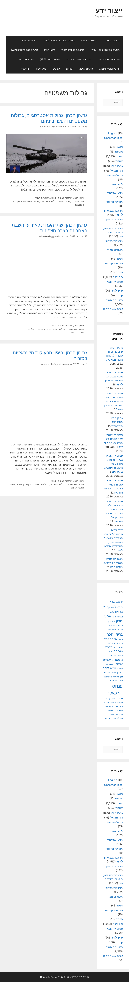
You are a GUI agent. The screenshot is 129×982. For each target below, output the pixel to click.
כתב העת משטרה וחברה (79, 59)
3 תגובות (79, 204)
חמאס (120, 639)
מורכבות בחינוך (26, 59)
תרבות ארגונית (110, 718)
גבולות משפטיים (31, 201)
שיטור (110, 710)
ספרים (69, 68)
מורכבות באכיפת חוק (109, 59)
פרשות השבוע (86, 68)
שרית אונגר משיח (113, 309)
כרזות (115, 647)
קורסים (56, 68)
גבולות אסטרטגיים (48, 201)
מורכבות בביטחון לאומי (72, 49)
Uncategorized (113, 137)
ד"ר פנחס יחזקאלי (90, 40)
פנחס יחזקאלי (115, 281)
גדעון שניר (111, 629)
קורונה (119, 295)
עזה (108, 672)
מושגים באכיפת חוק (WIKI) (24, 49)
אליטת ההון (117, 616)
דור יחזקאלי (116, 170)
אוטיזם (119, 151)
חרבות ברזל (110, 639)
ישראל (34, 329)
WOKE (119, 602)
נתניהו (112, 668)
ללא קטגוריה (116, 184)
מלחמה (120, 655)
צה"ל (113, 699)
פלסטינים (113, 681)
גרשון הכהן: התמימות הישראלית (116, 422)
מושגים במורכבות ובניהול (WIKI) (59, 40)
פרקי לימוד (41, 68)
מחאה (110, 651)
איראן (111, 607)
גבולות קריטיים (41, 484)
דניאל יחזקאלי (115, 175)
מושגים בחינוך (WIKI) (50, 59)
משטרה (117, 660)
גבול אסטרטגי (77, 201)
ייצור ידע (109, 10)
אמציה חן (111, 621)
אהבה (119, 146)
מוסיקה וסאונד (115, 201)
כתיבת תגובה (77, 332)
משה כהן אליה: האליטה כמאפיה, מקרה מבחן (113, 563)
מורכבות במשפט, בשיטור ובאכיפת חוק (113, 232)
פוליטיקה (118, 277)
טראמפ (119, 643)
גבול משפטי (64, 201)
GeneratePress (48, 977)
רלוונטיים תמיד (42, 197)
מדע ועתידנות (115, 193)
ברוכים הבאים (113, 40)
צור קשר (25, 68)
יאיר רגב (112, 643)
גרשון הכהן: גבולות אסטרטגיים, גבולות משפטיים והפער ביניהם (49, 118)
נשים (120, 258)
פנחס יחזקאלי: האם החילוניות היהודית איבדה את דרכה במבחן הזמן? (113, 401)
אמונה (119, 156)
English (112, 133)
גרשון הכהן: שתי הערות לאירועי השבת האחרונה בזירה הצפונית (49, 227)
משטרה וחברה (115, 249)
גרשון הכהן (49, 49)
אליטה (112, 612)
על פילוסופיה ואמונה (109, 68)
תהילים (120, 718)
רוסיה (106, 702)
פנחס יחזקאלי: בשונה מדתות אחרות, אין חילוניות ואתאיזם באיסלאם (113, 463)
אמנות (119, 161)
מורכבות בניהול (28, 40)
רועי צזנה (118, 706)
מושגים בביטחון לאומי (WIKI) (105, 49)
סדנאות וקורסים (114, 263)
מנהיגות (113, 655)
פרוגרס (119, 698)
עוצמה (113, 672)
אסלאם (119, 625)
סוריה (27, 329)
